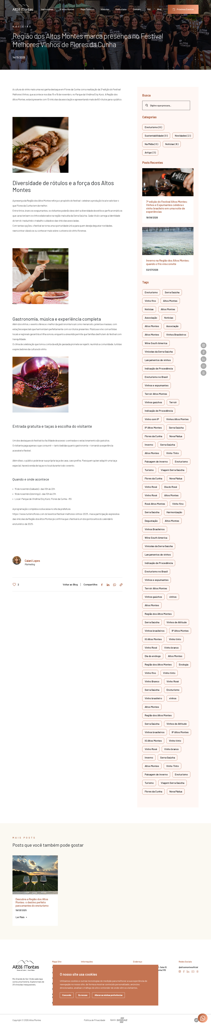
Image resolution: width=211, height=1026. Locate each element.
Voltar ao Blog (70, 584)
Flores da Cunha (153, 436)
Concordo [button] (66, 995)
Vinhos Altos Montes (177, 419)
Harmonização (174, 512)
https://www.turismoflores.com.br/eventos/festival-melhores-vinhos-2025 (50, 513)
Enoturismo (121, 9)
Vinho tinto (175, 639)
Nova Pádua (175, 436)
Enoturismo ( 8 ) (153, 127)
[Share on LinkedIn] (108, 584)
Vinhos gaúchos (153, 402)
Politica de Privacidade (94, 1020)
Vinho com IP (152, 419)
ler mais (21, 917)
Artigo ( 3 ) (150, 152)
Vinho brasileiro (153, 698)
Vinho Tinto (172, 453)
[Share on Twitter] (121, 584)
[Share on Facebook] (102, 584)
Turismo (149, 469)
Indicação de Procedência (159, 368)
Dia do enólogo (153, 656)
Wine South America (156, 343)
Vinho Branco (152, 681)
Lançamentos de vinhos (158, 360)
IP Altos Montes (67, 9)
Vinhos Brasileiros (176, 334)
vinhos (173, 596)
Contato (137, 9)
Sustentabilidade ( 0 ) (156, 135)
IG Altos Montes (153, 639)
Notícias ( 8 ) (171, 144)
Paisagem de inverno (156, 461)
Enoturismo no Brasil (156, 376)
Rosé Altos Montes (155, 503)
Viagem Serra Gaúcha (172, 469)
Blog (159, 9)
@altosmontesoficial (188, 967)
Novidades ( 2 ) (183, 135)
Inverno (149, 444)
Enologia (183, 664)
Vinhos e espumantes (156, 385)
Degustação (151, 520)
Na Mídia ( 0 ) (151, 144)
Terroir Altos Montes (156, 393)
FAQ (149, 9)
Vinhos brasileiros (154, 630)
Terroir (173, 402)
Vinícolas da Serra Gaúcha (159, 351)
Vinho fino (150, 300)
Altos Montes (170, 300)
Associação (151, 317)
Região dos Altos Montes (158, 613)
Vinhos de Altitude (177, 622)
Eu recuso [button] (82, 995)
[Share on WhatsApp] (114, 584)
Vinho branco (171, 647)
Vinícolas (105, 9)
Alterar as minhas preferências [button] (108, 995)
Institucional (47, 9)
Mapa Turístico (87, 9)
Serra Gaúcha (172, 292)
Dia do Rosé (170, 486)
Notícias (149, 309)
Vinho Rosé (151, 486)
